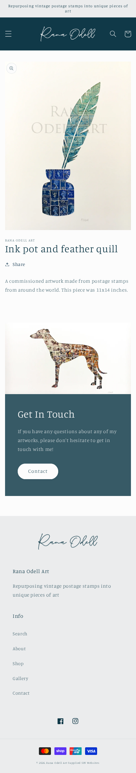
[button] (8, 34)
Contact (38, 471)
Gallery (20, 678)
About (19, 648)
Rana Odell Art (56, 762)
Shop (18, 663)
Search (20, 633)
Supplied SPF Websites (83, 762)
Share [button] (19, 264)
